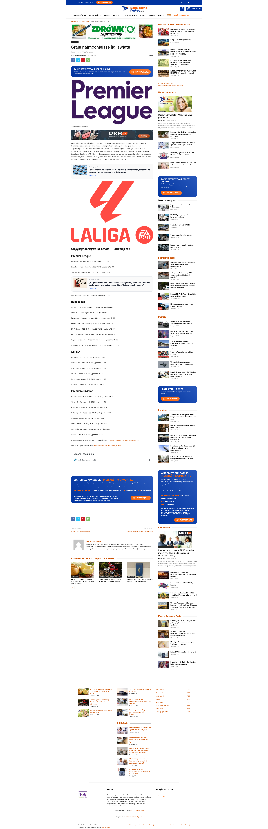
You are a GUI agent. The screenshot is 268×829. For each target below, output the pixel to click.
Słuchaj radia (142, 72)
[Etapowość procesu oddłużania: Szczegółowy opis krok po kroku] (122, 772)
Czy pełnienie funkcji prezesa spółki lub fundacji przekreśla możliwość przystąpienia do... (139, 750)
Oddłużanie (172, 399)
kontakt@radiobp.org (134, 817)
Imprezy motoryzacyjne (165, 83)
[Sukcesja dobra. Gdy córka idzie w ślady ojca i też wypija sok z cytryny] (140, 570)
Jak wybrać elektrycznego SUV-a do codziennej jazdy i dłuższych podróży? (182, 275)
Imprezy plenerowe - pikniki (166, 547)
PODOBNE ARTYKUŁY (81, 558)
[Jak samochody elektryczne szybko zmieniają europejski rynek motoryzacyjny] (163, 265)
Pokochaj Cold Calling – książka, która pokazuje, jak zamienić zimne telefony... (183, 623)
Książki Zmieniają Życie (169, 616)
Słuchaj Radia (106, 2)
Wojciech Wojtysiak (80, 55)
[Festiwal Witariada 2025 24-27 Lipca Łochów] (163, 585)
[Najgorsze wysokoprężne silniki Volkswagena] (163, 207)
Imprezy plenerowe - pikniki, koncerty (170, 86)
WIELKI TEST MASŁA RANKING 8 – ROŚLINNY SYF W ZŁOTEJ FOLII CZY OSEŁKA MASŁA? (82, 581)
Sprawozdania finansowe (172, 825)
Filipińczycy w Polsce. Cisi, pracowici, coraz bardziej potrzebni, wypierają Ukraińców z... (182, 31)
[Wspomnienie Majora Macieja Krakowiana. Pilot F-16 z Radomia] (163, 364)
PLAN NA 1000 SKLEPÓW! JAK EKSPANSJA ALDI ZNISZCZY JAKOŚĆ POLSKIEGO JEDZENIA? (183, 52)
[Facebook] (184, 2)
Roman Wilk (161, 120)
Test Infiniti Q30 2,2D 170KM (180, 225)
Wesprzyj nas (142, 498)
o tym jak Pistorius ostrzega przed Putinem (123, 440)
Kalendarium (164, 527)
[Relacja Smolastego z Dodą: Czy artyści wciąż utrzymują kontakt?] (163, 334)
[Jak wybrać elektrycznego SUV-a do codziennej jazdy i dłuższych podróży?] (163, 275)
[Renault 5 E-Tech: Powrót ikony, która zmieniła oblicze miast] (163, 296)
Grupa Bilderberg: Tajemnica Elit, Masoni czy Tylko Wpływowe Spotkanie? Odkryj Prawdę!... (181, 62)
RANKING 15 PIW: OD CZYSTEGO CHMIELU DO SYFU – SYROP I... (140, 701)
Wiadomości (85, 21)
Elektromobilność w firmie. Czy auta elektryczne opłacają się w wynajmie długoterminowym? (182, 286)
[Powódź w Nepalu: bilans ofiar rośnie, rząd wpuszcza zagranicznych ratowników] (163, 134)
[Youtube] (188, 2)
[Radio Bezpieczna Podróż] (135, 8)
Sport (142, 15)
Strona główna (79, 15)
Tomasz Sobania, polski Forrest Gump (140, 532)
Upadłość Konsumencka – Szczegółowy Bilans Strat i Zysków (138, 740)
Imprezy (162, 317)
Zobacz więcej (106, 827)
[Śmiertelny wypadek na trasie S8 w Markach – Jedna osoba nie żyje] (163, 155)
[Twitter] (78, 60)
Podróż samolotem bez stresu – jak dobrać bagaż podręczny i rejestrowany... (182, 448)
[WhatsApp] (88, 60)
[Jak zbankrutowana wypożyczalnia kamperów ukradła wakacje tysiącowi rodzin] (163, 417)
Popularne (102, 576)
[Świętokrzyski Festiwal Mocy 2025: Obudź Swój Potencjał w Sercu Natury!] (163, 595)
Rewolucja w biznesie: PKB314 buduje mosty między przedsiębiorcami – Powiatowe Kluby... (183, 374)
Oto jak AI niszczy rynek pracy (180, 40)
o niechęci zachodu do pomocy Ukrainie (107, 446)
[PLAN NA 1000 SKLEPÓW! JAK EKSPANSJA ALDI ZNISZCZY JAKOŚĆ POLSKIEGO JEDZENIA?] (163, 52)
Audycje (116, 15)
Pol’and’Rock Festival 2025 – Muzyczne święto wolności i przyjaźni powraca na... (183, 574)
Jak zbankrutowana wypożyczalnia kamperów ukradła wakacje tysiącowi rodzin (183, 417)
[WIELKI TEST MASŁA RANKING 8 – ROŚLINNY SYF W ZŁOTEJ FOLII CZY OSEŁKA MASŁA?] (84, 570)
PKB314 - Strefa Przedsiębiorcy (174, 24)
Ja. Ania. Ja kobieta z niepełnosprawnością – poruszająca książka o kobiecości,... (182, 633)
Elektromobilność (166, 258)
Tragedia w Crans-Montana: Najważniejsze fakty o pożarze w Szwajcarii (181, 344)
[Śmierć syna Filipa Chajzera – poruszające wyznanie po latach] (122, 712)
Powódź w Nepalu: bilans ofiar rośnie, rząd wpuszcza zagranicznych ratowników (183, 134)
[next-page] (76, 587)
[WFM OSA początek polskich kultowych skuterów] (163, 217)
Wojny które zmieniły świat (80, 532)
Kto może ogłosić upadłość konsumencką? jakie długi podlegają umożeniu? (138, 761)
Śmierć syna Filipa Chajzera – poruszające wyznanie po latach (139, 712)
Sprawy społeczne (167, 92)
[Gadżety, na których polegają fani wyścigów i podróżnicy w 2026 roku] (163, 459)
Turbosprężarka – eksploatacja (181, 235)
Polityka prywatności (135, 825)
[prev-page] (72, 587)
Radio (106, 15)
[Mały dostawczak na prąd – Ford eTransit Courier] (163, 306)
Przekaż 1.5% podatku (180, 15)
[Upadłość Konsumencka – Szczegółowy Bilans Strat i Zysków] (122, 740)
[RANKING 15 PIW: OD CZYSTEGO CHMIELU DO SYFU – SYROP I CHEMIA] (122, 702)
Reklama (151, 15)
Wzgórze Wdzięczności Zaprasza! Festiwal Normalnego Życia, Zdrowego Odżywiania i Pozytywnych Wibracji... (183, 605)
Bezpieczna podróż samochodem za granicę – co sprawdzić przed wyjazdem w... (183, 437)
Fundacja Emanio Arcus (156, 825)
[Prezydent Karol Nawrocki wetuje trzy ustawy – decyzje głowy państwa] (163, 165)
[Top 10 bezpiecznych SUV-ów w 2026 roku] (122, 692)
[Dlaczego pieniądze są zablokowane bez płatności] (163, 428)
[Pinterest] (83, 60)
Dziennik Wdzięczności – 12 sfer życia (183, 652)
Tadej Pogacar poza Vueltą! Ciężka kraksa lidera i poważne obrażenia (100, 702)
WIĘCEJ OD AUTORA (105, 558)
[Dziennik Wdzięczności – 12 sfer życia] (163, 654)
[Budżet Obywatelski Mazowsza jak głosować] (177, 104)
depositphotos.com (137, 810)
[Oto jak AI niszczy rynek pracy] (163, 42)
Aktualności (94, 15)
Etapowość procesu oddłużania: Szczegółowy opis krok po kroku (139, 771)
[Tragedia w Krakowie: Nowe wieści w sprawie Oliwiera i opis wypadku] (163, 145)
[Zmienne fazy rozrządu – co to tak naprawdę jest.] (163, 247)
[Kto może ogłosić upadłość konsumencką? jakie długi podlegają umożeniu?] (122, 761)
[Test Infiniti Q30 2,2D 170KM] (163, 227)
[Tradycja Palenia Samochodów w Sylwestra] (163, 354)
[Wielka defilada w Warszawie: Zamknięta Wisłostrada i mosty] (163, 324)
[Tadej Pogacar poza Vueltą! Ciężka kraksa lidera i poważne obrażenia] (112, 570)
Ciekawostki (75, 576)
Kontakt (145, 825)
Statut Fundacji (185, 825)
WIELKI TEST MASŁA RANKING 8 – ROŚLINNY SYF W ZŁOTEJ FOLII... (101, 691)
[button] (181, 2)
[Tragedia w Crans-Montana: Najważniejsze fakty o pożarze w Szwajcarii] (163, 344)
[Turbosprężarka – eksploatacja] (163, 237)
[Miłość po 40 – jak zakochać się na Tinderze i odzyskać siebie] (163, 644)
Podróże (162, 410)
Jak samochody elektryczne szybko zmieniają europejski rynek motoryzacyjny (182, 264)
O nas (160, 15)
